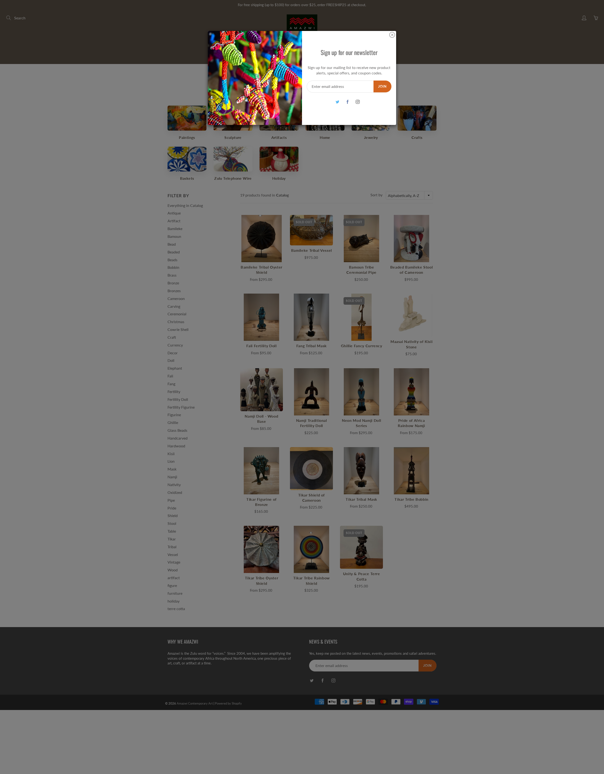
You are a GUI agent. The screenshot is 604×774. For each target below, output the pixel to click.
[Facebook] (347, 102)
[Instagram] (357, 102)
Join (382, 86)
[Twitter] (337, 102)
